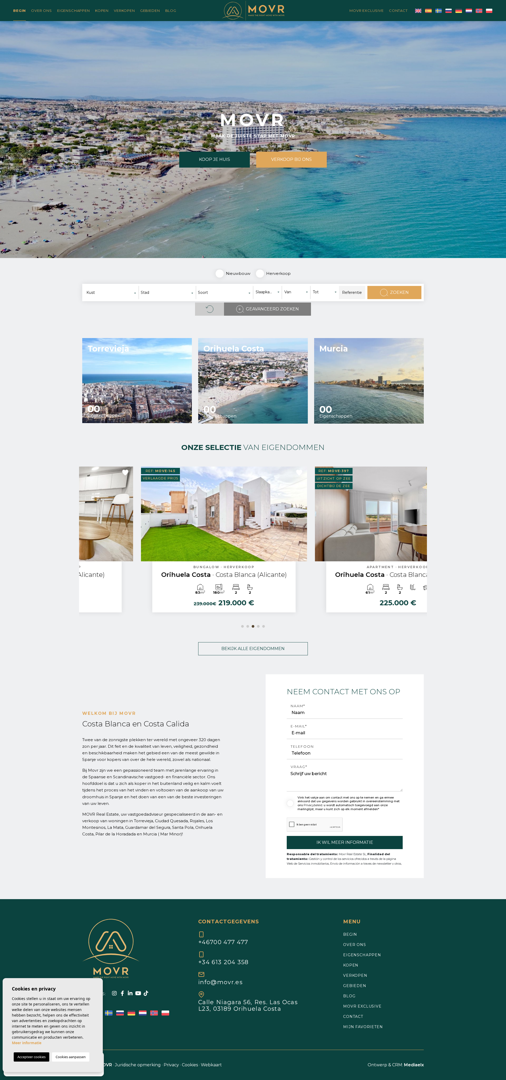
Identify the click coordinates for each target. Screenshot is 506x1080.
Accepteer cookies (31, 1056)
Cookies (190, 1064)
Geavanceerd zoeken (272, 308)
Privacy (171, 1064)
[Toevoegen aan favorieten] (241, 472)
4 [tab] (258, 626)
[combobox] (112, 292)
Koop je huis (214, 159)
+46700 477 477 (223, 942)
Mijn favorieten (363, 1026)
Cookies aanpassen (71, 1056)
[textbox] (113, 293)
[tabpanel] (166, 542)
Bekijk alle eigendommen (253, 648)
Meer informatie (26, 1042)
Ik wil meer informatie (345, 842)
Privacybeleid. (314, 805)
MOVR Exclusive (366, 10)
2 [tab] (247, 626)
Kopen (102, 10)
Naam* (298, 706)
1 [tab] (242, 626)
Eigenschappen (73, 10)
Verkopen (124, 10)
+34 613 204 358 (223, 962)
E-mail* (299, 726)
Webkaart (211, 1064)
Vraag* (299, 767)
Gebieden (150, 10)
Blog (170, 10)
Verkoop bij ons (291, 159)
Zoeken (399, 292)
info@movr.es (220, 982)
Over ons (41, 10)
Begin (19, 10)
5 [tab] (263, 626)
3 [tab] (253, 626)
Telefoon (302, 746)
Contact (398, 10)
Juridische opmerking (138, 1064)
